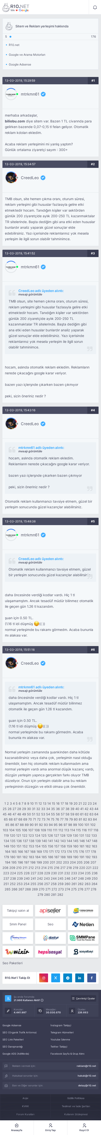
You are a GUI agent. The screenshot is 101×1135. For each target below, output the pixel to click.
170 (45, 852)
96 (61, 825)
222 (95, 868)
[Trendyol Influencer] (17, 952)
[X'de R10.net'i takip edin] (55, 977)
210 (19, 868)
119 (6, 835)
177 (87, 852)
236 (95, 873)
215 (50, 868)
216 (56, 868)
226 (27, 873)
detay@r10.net (87, 1085)
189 (69, 857)
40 (77, 809)
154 (37, 846)
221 (88, 868)
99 (75, 825)
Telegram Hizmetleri (62, 1032)
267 (21, 889)
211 (25, 868)
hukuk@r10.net (87, 1075)
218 (69, 868)
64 (96, 814)
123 (31, 835)
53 (43, 814)
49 (24, 814)
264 (94, 884)
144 (69, 841)
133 (94, 835)
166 (20, 852)
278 (93, 889)
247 (74, 878)
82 (85, 819)
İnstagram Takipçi (60, 1025)
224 (13, 873)
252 (13, 884)
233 (74, 873)
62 (86, 814)
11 (36, 803)
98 (70, 825)
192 (88, 857)
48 (19, 814)
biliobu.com (15, 121)
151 (18, 846)
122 (24, 835)
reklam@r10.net (86, 1065)
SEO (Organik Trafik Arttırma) (19, 1032)
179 (6, 857)
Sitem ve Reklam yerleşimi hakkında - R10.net (15, 7)
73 (43, 819)
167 (26, 852)
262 (81, 884)
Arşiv (25, 1098)
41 (82, 809)
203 (66, 862)
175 (75, 852)
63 (91, 814)
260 (67, 884)
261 (74, 884)
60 (77, 814)
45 (5, 814)
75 (52, 819)
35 (53, 809)
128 (62, 835)
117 (90, 830)
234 (81, 873)
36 (58, 809)
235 (88, 873)
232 (67, 873)
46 (10, 814)
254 (26, 884)
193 (94, 857)
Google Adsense (11, 1025)
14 (49, 803)
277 (87, 889)
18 (66, 803)
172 (57, 852)
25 (5, 809)
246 (67, 878)
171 (51, 852)
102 (93, 825)
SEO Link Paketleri (13, 1039)
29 (24, 809)
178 (93, 852)
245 (60, 878)
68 (20, 819)
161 (81, 846)
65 (6, 819)
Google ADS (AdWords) (15, 1053)
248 (81, 878)
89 (27, 825)
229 (47, 873)
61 (82, 814)
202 (59, 862)
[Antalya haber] (83, 911)
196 (20, 862)
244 (54, 878)
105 (18, 830)
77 (61, 819)
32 (38, 809)
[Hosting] (83, 924)
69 (25, 819)
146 (82, 841)
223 (6, 873)
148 (94, 841)
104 (11, 830)
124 (37, 835)
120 (12, 835)
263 (87, 884)
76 (57, 819)
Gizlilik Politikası (75, 1098)
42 (86, 809)
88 (22, 825)
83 (90, 819)
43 (91, 809)
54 (48, 814)
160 (75, 846)
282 (60, 895)
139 (38, 841)
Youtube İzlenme (60, 1039)
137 (25, 841)
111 (55, 830)
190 (75, 857)
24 (95, 803)
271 (47, 889)
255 (33, 884)
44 (96, 809)
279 (40, 895)
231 (60, 873)
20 (75, 803)
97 (65, 825)
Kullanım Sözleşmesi (76, 1114)
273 (61, 889)
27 (14, 809)
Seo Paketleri (12, 963)
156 (50, 846)
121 (18, 835)
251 (6, 884)
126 (50, 835)
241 (33, 878)
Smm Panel (18, 924)
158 (63, 846)
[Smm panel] (83, 938)
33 (43, 809)
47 (14, 814)
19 (71, 803)
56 (58, 814)
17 (62, 803)
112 (60, 830)
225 (20, 873)
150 (12, 846)
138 (31, 841)
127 (56, 835)
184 (37, 857)
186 (50, 857)
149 (6, 846)
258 (54, 884)
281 (53, 895)
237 (6, 878)
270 (41, 889)
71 (34, 819)
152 (25, 846)
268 (28, 889)
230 (54, 873)
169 (39, 852)
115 (78, 830)
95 (56, 825)
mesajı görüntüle (30, 294)
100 (80, 825)
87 (17, 825)
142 (56, 841)
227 (33, 873)
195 (14, 862)
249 (88, 878)
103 (5, 830)
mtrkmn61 (30, 94)
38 (67, 809)
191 (81, 857)
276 (80, 889)
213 (37, 868)
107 (30, 830)
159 (69, 846)
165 (14, 852)
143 (63, 841)
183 (31, 857)
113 (66, 830)
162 (88, 846)
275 (74, 889)
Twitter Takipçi (58, 1046)
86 (12, 825)
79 (71, 819)
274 (67, 889)
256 (40, 884)
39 (72, 809)
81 (80, 819)
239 (20, 878)
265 (8, 889)
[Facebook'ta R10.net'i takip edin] (91, 977)
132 (87, 835)
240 (27, 878)
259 (60, 884)
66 (11, 819)
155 (44, 846)
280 (47, 895)
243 (47, 878)
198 (33, 862)
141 (50, 841)
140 (44, 841)
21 (80, 803)
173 (63, 852)
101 (86, 825)
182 (25, 857)
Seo (50, 924)
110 (49, 830)
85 (7, 825)
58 (67, 814)
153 (31, 846)
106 (24, 830)
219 (75, 868)
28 (19, 809)
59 (72, 814)
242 (40, 878)
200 (46, 862)
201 (52, 862)
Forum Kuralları (25, 1114)
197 (26, 862)
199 (39, 862)
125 (44, 835)
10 (32, 803)
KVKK (25, 1106)
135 (12, 841)
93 (46, 825)
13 (44, 803)
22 (85, 803)
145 (75, 841)
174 (69, 852)
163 (94, 846)
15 (53, 803)
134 (6, 841)
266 (14, 889)
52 (38, 814)
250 (95, 878)
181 (18, 857)
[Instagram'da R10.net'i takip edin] (43, 977)
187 (56, 857)
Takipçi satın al (18, 910)
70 (30, 819)
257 (47, 884)
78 (66, 819)
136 (19, 841)
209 (12, 868)
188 (63, 857)
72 (39, 819)
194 (7, 862)
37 (62, 809)
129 (69, 835)
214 (44, 868)
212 (31, 868)
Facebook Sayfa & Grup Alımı (67, 1053)
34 (48, 809)
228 (40, 873)
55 (53, 814)
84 (95, 819)
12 (40, 803)
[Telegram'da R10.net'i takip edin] (67, 977)
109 (43, 830)
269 (35, 889)
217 (62, 868)
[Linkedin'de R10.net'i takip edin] (79, 977)
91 (36, 825)
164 (7, 852)
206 (86, 862)
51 (33, 814)
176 (81, 852)
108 (37, 830)
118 (95, 830)
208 (5, 868)
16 (58, 803)
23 (90, 803)
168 (33, 852)
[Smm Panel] (50, 911)
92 (41, 825)
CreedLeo (30, 177)
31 (33, 809)
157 (56, 846)
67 (15, 819)
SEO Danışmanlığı (12, 1046)
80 (76, 819)
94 (51, 825)
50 (29, 814)
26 (10, 809)
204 (73, 862)
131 (81, 835)
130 (75, 835)
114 (72, 830)
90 (32, 825)
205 (80, 862)
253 (20, 884)
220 (82, 868)
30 (29, 809)
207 (93, 862)
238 (13, 878)
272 (54, 889)
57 (62, 814)
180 (12, 857)
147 (88, 841)
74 (48, 819)
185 (44, 857)
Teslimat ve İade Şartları (76, 1106)
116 (84, 830)
